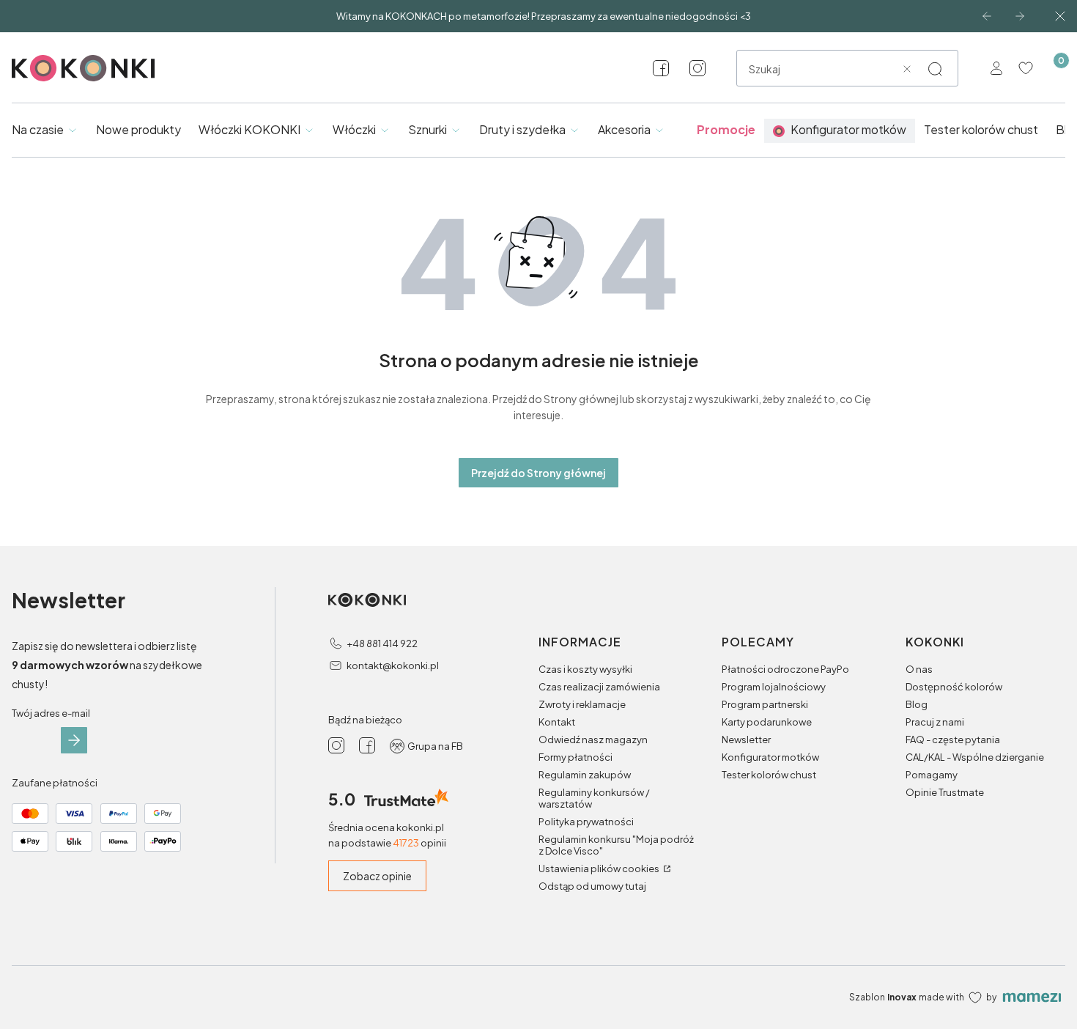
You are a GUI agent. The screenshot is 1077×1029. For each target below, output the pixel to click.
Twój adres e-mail (51, 713)
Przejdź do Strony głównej (538, 472)
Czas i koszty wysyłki (585, 669)
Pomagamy (932, 775)
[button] (935, 69)
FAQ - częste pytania (953, 739)
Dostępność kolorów (954, 687)
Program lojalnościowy (774, 687)
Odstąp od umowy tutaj (592, 886)
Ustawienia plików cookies (599, 868)
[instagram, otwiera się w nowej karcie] (697, 68)
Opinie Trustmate (945, 792)
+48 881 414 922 (382, 643)
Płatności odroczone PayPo (785, 669)
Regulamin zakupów (584, 775)
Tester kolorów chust (769, 775)
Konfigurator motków (770, 757)
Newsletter (746, 739)
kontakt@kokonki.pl (393, 665)
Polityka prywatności (586, 821)
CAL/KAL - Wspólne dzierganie (975, 757)
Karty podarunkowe (767, 722)
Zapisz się (74, 740)
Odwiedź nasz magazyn (593, 739)
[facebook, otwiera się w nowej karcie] (660, 68)
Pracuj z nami (935, 722)
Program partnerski (765, 704)
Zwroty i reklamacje (582, 704)
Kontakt (556, 722)
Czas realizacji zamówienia (599, 687)
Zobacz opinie (377, 875)
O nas (919, 669)
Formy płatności (575, 757)
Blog (917, 704)
